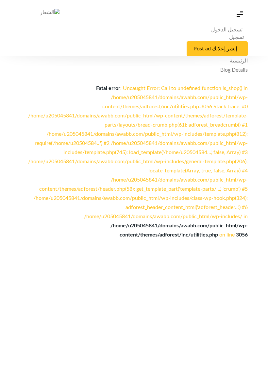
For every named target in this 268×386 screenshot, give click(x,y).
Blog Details (234, 70)
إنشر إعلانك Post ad (215, 48)
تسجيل (236, 37)
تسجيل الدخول (227, 29)
